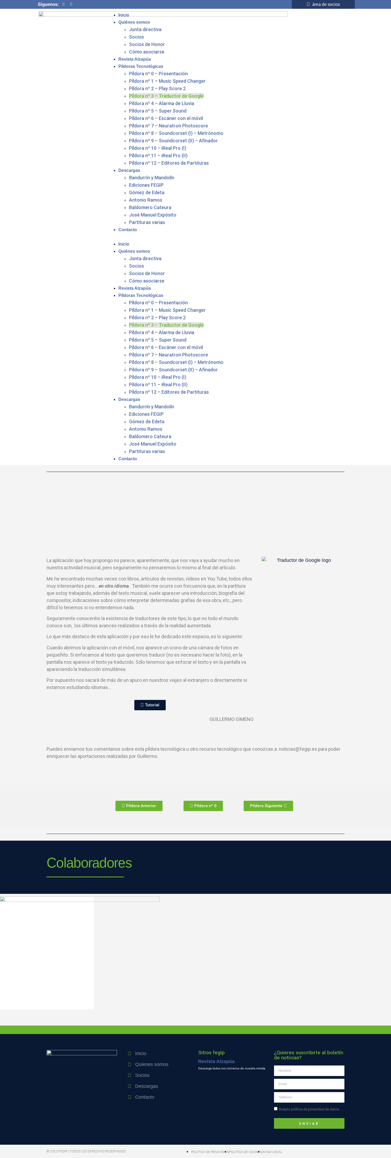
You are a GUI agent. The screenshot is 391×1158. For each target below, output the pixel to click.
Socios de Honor (147, 44)
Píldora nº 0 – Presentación (158, 73)
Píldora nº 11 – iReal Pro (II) (158, 155)
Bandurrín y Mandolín (151, 177)
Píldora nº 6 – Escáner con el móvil (166, 118)
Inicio (123, 15)
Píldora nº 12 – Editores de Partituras (169, 163)
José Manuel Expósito (152, 215)
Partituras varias (147, 222)
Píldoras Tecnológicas (140, 66)
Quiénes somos (134, 22)
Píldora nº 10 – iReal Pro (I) (157, 148)
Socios (136, 37)
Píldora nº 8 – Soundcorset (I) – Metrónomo (176, 133)
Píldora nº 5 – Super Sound (157, 111)
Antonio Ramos (145, 200)
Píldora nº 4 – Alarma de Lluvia (161, 103)
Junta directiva (145, 29)
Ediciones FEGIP (146, 185)
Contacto (127, 229)
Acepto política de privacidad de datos (309, 1109)
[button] (230, 236)
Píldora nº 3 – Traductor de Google (166, 96)
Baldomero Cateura (150, 207)
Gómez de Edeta (146, 192)
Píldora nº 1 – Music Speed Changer (167, 81)
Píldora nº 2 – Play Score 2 (157, 88)
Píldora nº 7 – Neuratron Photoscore (168, 125)
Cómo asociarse (146, 52)
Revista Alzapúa (134, 59)
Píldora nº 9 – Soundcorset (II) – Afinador (173, 140)
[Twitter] (71, 4)
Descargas (129, 170)
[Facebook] (63, 4)
